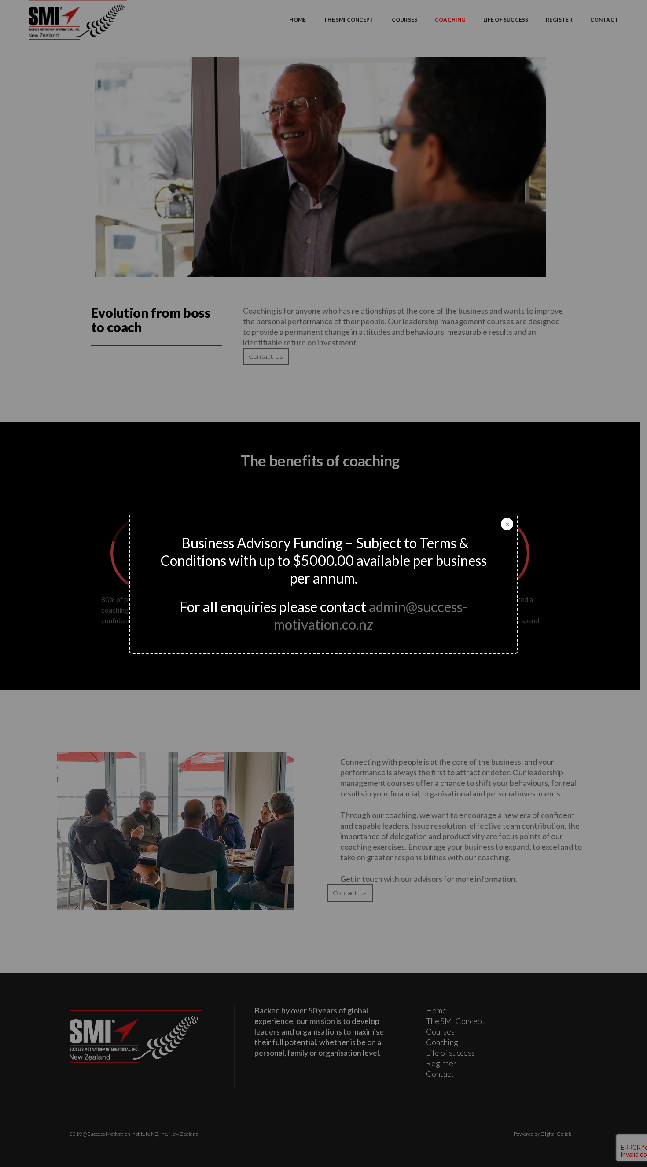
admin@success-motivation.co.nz (371, 615)
